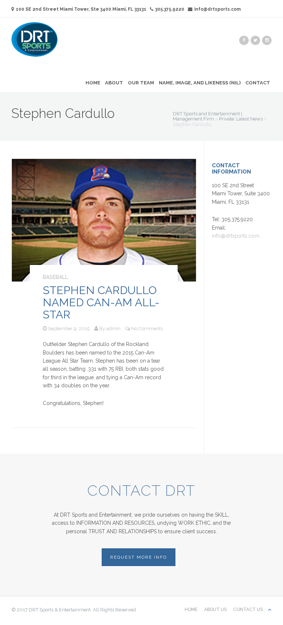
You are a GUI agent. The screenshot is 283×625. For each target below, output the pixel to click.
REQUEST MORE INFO (138, 557)
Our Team (141, 82)
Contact (257, 82)
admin (113, 328)
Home (92, 82)
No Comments (147, 328)
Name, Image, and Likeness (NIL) (200, 82)
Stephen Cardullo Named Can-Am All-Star (101, 302)
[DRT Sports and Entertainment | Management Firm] (34, 39)
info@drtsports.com (217, 9)
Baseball (55, 277)
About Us (215, 609)
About (114, 82)
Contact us (248, 609)
